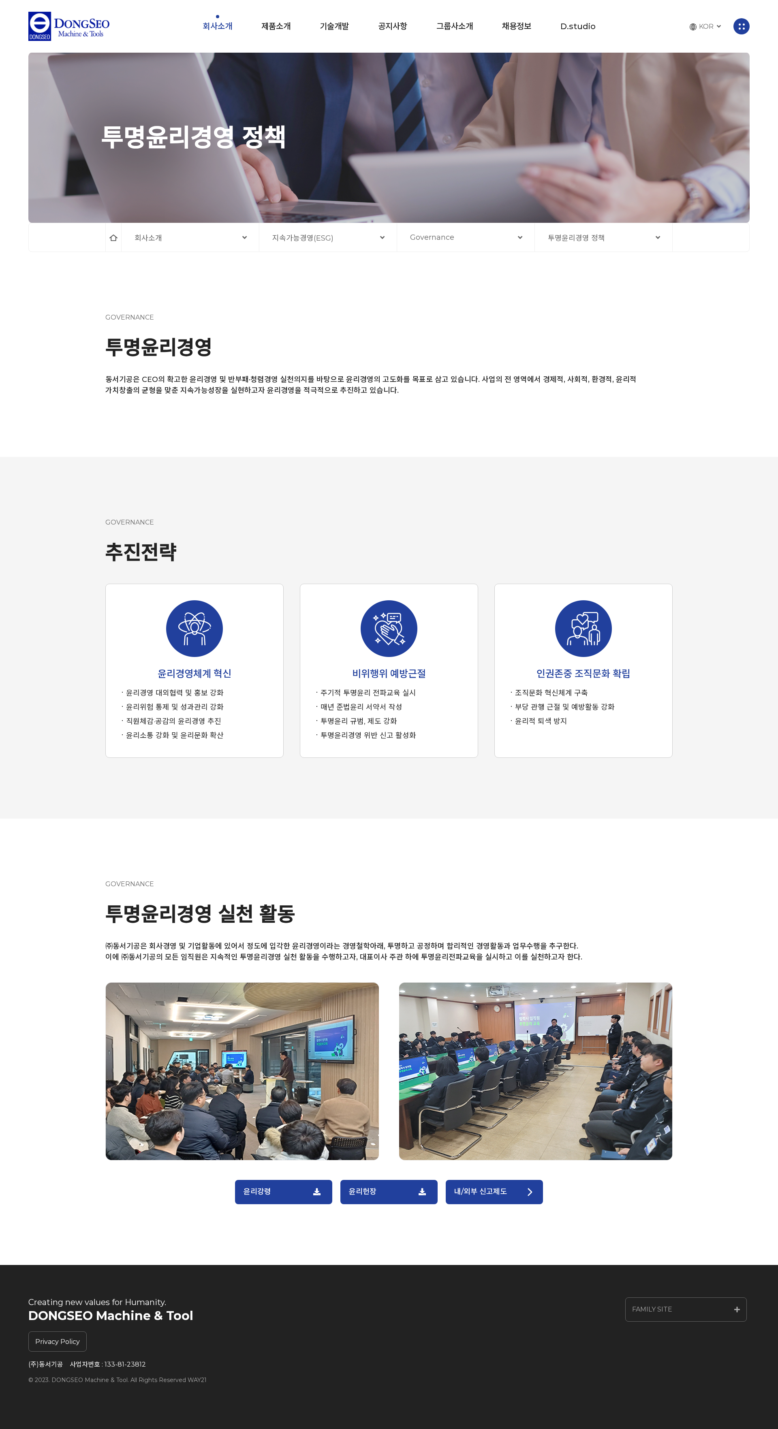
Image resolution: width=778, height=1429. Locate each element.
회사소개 (148, 238)
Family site (652, 1309)
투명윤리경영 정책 (576, 238)
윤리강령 (257, 1191)
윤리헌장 (362, 1191)
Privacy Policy (57, 1342)
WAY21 (197, 1380)
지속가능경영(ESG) (302, 238)
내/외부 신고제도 (480, 1191)
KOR (706, 26)
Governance (432, 237)
